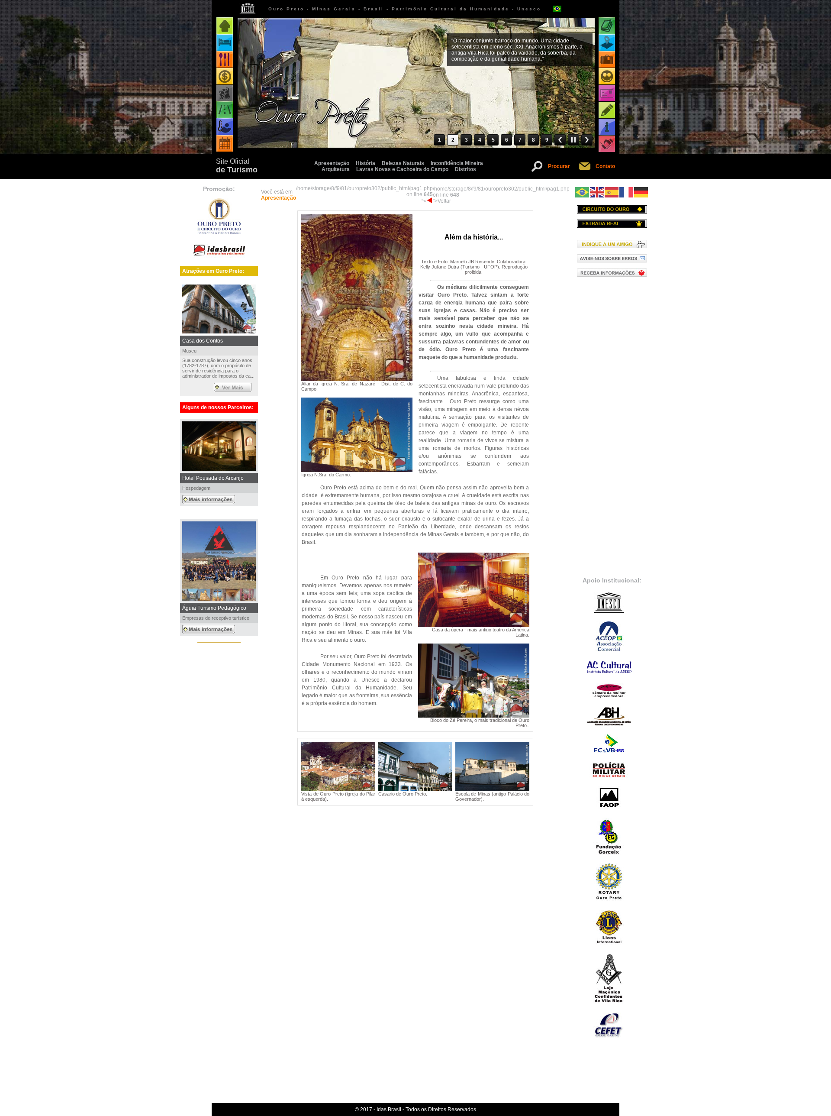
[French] (626, 192)
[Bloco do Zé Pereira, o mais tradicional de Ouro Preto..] (473, 716)
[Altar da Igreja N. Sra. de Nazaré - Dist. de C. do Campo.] (356, 379)
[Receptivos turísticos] (607, 76)
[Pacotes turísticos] (607, 59)
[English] (597, 192)
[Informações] (607, 127)
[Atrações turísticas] (607, 25)
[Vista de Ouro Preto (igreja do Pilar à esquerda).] (338, 789)
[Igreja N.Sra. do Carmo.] (356, 470)
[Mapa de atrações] (607, 42)
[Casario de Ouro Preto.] (415, 789)
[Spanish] (612, 192)
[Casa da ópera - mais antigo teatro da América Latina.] (473, 625)
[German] (641, 192)
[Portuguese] (582, 192)
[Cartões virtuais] (607, 93)
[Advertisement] (611, 426)
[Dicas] (607, 110)
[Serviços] (607, 144)
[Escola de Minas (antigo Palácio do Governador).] (492, 789)
